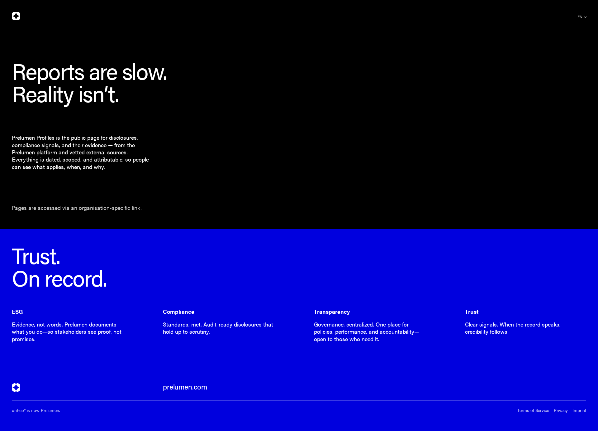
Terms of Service (533, 410)
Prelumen (16, 16)
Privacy (561, 410)
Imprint (579, 410)
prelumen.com (185, 387)
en (579, 16)
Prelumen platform (34, 152)
